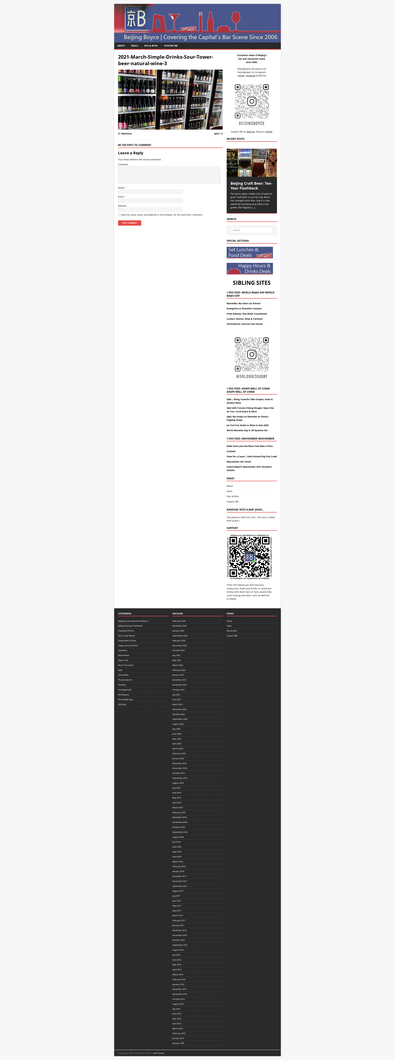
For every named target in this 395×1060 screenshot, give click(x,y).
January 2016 (178, 984)
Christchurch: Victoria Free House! (245, 323)
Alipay (259, 131)
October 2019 (178, 773)
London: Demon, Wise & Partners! (245, 318)
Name (121, 187)
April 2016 (176, 969)
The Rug (121, 684)
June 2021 (176, 699)
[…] (253, 207)
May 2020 (176, 738)
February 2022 (178, 670)
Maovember (266, 438)
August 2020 (178, 724)
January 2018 (178, 871)
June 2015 (176, 1013)
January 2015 (178, 1038)
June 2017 (176, 900)
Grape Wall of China (241, 391)
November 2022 (179, 645)
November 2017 (179, 881)
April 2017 (176, 910)
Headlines (122, 650)
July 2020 (176, 729)
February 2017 (178, 920)
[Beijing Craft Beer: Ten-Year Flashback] (252, 163)
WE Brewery (123, 694)
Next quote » (233, 520)
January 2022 (178, 674)
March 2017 (177, 915)
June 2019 (176, 792)
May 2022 (176, 660)
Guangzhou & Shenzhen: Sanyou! (244, 308)
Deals (134, 45)
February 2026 (178, 621)
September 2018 (179, 832)
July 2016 (176, 954)
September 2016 (179, 945)
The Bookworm (125, 679)
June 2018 (176, 846)
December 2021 (179, 679)
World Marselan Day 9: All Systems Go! (247, 430)
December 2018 (179, 817)
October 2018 (178, 827)
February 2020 (178, 753)
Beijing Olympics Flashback (130, 625)
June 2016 (176, 959)
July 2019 (176, 788)
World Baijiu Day (125, 699)
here (247, 591)
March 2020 (177, 748)
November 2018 (179, 822)
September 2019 (179, 778)
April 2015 (176, 1023)
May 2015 (176, 1018)
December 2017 (179, 876)
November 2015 (179, 994)
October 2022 (178, 650)
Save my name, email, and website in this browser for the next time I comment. (162, 214)
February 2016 (178, 979)
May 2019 (176, 797)
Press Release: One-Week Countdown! (247, 313)
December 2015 (179, 989)
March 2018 (177, 861)
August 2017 (178, 891)
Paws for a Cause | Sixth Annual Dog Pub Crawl (252, 456)
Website (122, 205)
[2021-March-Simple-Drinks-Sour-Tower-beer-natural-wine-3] (170, 127)
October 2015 (178, 999)
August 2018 (178, 837)
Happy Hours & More (128, 645)
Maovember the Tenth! (239, 461)
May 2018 (176, 851)
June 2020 (176, 733)
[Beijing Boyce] (197, 40)
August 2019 (178, 783)
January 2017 (178, 925)
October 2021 (178, 689)
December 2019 (179, 763)
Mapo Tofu (123, 660)
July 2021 (176, 694)
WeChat (265, 595)
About (121, 45)
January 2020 (178, 758)
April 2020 (176, 743)
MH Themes (159, 1053)
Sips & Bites (151, 45)
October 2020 (178, 714)
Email (121, 196)
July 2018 (176, 841)
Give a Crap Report (126, 635)
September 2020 (179, 719)
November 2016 (179, 935)
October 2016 (178, 940)
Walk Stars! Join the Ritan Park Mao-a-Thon (250, 446)
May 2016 (176, 964)
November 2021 (179, 684)
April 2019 (176, 802)
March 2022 (177, 665)
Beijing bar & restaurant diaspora (133, 621)
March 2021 (177, 704)
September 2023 (179, 635)
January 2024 (178, 630)
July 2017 (176, 895)
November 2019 (179, 768)
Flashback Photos (126, 630)
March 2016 (177, 974)
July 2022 (176, 655)
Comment (123, 164)
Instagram (260, 72)
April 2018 (176, 856)
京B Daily (122, 704)
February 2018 (178, 866)
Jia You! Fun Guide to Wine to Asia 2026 (248, 425)
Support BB (170, 45)
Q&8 (120, 670)
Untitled (231, 451)
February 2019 (178, 812)
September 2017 (179, 886)
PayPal (232, 598)
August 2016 (178, 950)
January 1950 (178, 1043)
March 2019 (177, 807)
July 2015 (176, 1008)
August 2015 (178, 1004)
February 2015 (178, 1033)
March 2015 (177, 1028)
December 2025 (179, 625)
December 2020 (179, 709)
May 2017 (176, 905)
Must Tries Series (125, 665)
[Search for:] (251, 230)
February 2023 (178, 640)
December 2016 (179, 930)
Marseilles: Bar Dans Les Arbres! (243, 303)
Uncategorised (124, 689)
